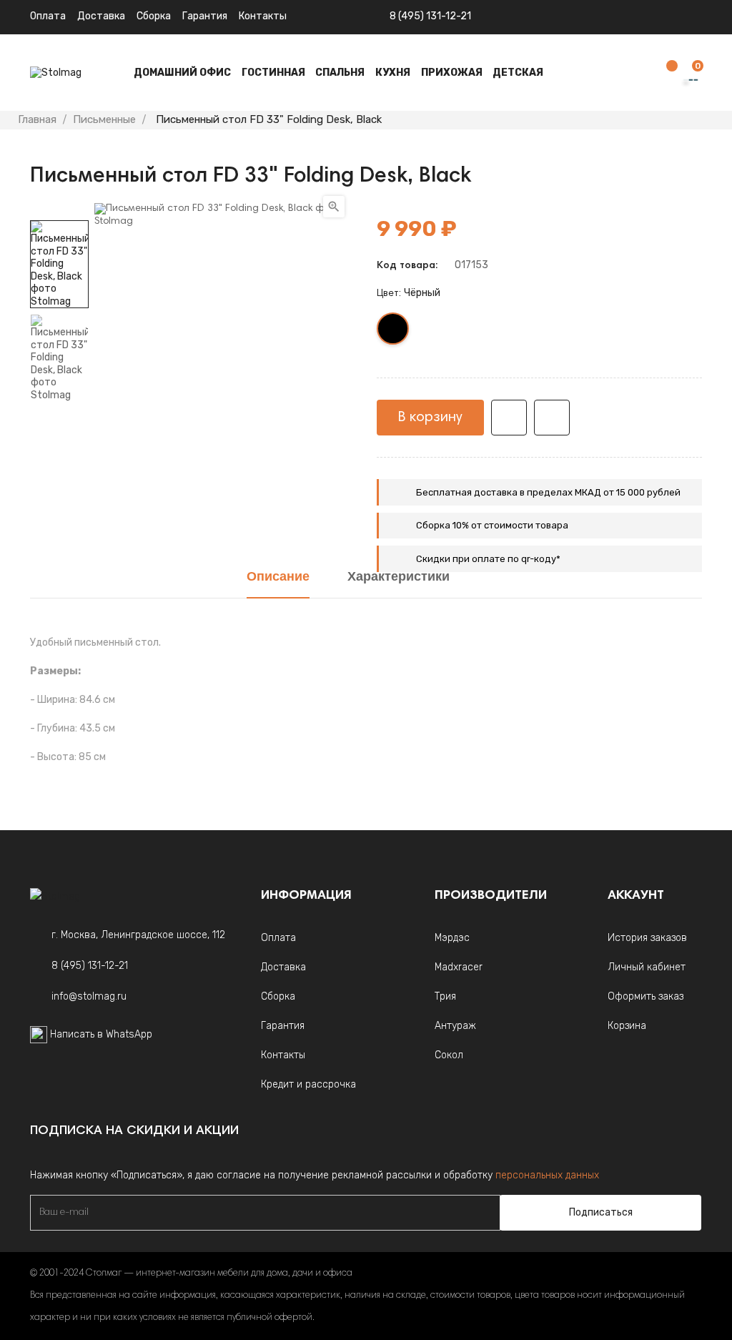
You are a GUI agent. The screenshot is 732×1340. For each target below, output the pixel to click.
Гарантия (204, 16)
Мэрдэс (452, 938)
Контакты (283, 1055)
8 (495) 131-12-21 (430, 16)
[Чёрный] (393, 331)
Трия (445, 996)
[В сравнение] (552, 417)
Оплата (48, 16)
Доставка (101, 16)
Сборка (154, 16)
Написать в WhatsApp (101, 1034)
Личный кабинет (647, 967)
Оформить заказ (645, 996)
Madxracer (459, 967)
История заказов (647, 938)
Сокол (449, 1055)
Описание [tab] (278, 577)
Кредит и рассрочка (308, 1084)
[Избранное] (665, 73)
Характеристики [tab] (398, 577)
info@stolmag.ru (89, 996)
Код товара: (407, 266)
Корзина (627, 1026)
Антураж (455, 1026)
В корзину (430, 417)
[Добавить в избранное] (509, 417)
